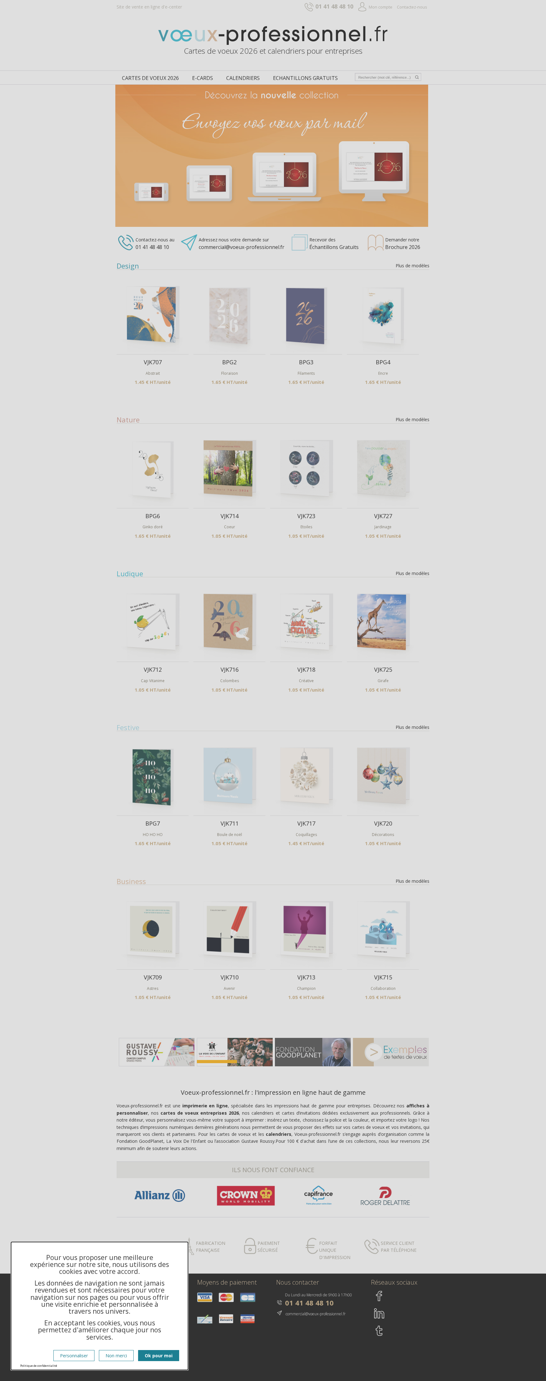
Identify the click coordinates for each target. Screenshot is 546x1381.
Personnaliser (74, 1356)
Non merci (116, 1356)
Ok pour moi (159, 1356)
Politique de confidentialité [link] (38, 1366)
